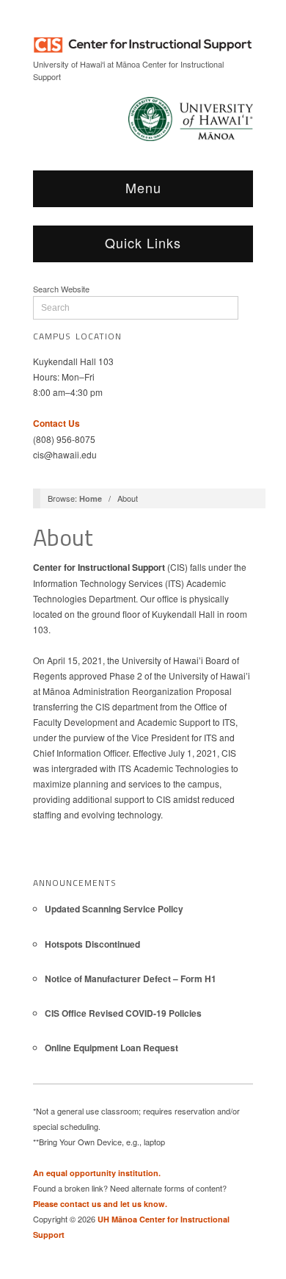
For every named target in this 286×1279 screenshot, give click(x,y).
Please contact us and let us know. (100, 1203)
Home (90, 498)
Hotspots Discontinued (92, 944)
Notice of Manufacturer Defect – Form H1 (130, 978)
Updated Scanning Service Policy (114, 908)
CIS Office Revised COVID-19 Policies (123, 1013)
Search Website (61, 289)
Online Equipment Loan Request (111, 1047)
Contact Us (56, 423)
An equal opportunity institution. (97, 1172)
